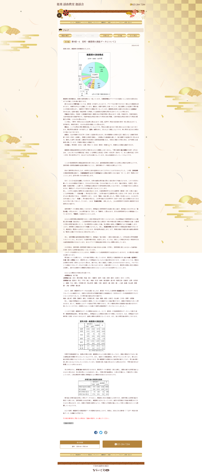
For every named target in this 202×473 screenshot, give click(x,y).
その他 (120, 36)
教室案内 (78, 22)
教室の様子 (65, 36)
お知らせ (106, 36)
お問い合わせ (128, 22)
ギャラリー (96, 22)
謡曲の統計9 (68, 423)
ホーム (72, 22)
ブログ (121, 22)
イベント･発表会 (87, 22)
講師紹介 (103, 22)
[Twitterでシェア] (100, 432)
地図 (109, 22)
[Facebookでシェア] (96, 432)
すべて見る (133, 36)
